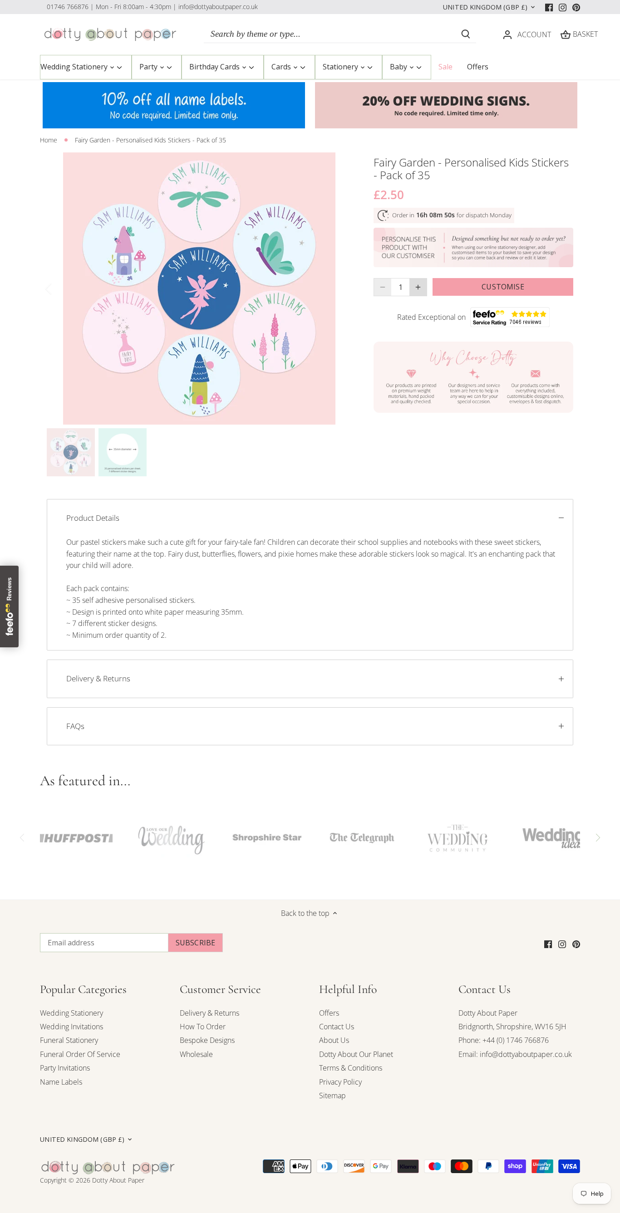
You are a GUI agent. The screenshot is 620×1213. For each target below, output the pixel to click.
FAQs (75, 726)
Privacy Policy (340, 1082)
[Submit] (465, 34)
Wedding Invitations (71, 1027)
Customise (503, 287)
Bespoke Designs (207, 1040)
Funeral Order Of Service (80, 1054)
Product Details (92, 518)
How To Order (203, 1027)
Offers (329, 1013)
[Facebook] (549, 7)
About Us (334, 1040)
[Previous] (60, 288)
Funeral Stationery (69, 1040)
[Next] (338, 288)
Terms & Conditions (350, 1068)
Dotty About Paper (487, 1013)
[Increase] (418, 287)
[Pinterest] (576, 7)
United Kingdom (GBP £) (485, 7)
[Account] (507, 34)
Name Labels (61, 1082)
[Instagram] (562, 7)
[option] (199, 288)
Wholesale (196, 1054)
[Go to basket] (565, 34)
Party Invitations (65, 1068)
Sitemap (332, 1096)
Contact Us (336, 1027)
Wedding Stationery (71, 1013)
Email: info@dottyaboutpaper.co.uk (515, 1054)
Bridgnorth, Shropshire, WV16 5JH (512, 1027)
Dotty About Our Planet (356, 1054)
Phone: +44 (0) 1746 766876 (503, 1040)
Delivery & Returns (98, 678)
